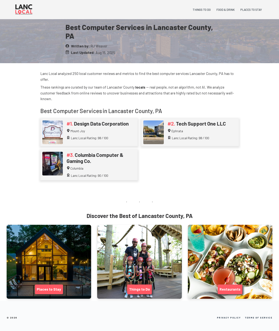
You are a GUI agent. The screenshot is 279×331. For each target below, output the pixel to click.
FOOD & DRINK (225, 9)
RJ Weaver (99, 46)
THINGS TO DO (202, 9)
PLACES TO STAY (251, 9)
